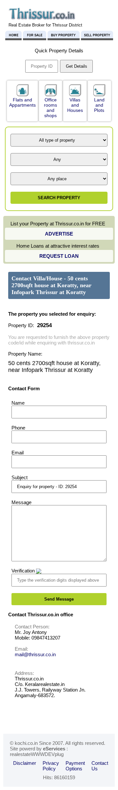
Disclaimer (24, 763)
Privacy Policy (51, 765)
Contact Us (99, 765)
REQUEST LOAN (59, 256)
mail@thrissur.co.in (35, 654)
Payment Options (75, 765)
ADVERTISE (59, 234)
